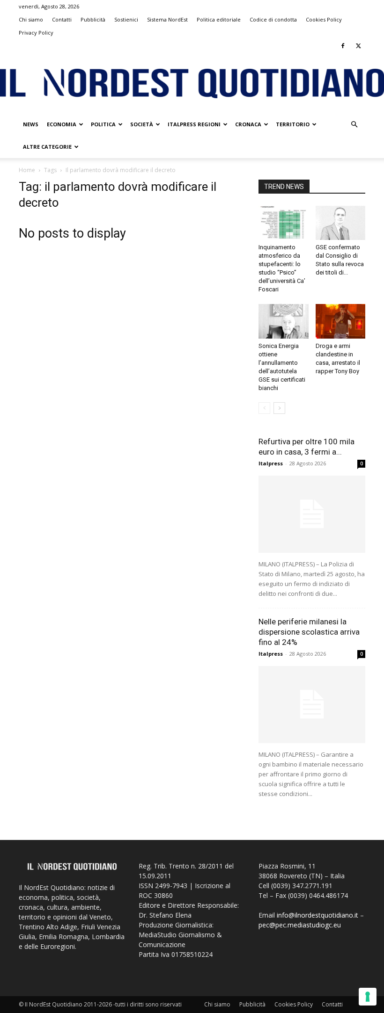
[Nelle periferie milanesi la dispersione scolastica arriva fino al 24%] (311, 704)
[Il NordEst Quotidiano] (192, 83)
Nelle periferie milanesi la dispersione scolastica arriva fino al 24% (309, 632)
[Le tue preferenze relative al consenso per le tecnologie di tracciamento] (368, 997)
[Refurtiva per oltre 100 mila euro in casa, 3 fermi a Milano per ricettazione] (311, 514)
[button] (354, 124)
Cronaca (248, 124)
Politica (103, 124)
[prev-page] (264, 408)
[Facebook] (343, 45)
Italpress (270, 463)
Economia (61, 124)
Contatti (62, 19)
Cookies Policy (324, 19)
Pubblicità (93, 19)
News (30, 124)
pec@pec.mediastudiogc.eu (299, 924)
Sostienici (126, 19)
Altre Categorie (47, 146)
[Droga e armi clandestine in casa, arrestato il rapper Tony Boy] (341, 321)
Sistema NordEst (167, 19)
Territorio (293, 124)
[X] (358, 45)
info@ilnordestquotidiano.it (317, 915)
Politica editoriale (219, 19)
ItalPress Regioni (194, 124)
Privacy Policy (36, 32)
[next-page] (279, 408)
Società (141, 124)
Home (27, 170)
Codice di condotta (273, 19)
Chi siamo (31, 19)
